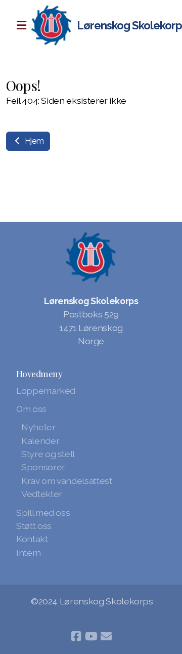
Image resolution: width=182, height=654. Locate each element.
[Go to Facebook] (75, 636)
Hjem (33, 141)
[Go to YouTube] (91, 636)
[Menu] (21, 25)
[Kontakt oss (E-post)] (106, 636)
